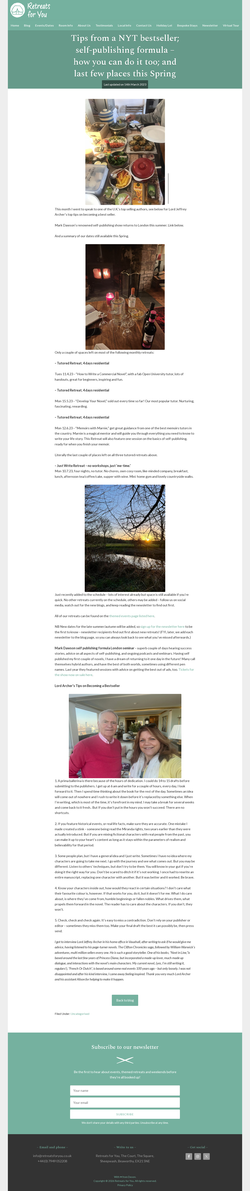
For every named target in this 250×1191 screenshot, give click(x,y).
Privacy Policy (125, 1185)
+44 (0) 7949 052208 (52, 1161)
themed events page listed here (131, 616)
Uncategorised (80, 1013)
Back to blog (125, 1000)
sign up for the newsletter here (162, 626)
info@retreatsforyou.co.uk (52, 1156)
